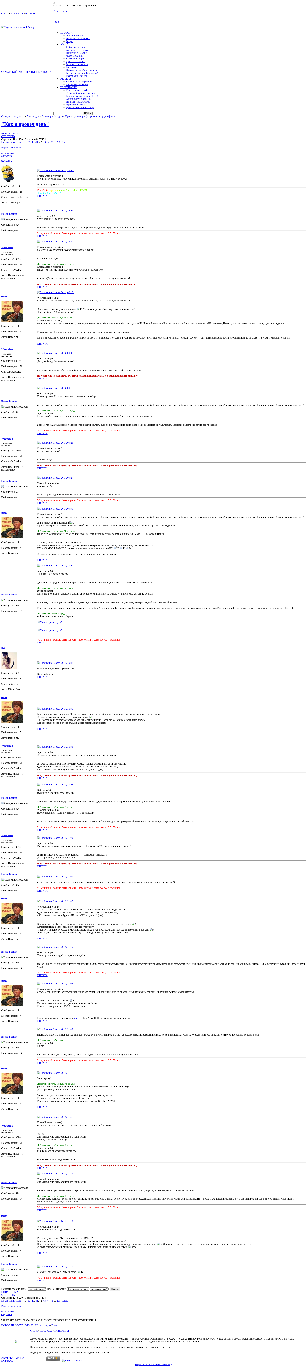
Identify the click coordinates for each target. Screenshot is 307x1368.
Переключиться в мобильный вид (153, 1364)
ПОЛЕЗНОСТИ (68, 87)
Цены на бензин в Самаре (80, 107)
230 (58, 142)
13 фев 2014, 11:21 (63, 1117)
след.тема (6, 156)
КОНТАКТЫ (61, 1330)
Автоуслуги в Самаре (78, 50)
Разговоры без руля (76, 75)
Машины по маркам (77, 64)
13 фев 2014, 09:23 (63, 442)
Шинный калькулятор (78, 101)
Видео (69, 41)
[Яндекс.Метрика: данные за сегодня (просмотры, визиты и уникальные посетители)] (72, 1360)
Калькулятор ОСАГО (77, 90)
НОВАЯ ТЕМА (9, 133)
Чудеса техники (74, 55)
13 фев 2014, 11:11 (62, 1072)
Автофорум (33, 116)
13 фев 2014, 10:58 (63, 784)
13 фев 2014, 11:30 (63, 1266)
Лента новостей (74, 35)
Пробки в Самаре (75, 104)
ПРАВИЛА (17, 13)
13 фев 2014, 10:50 (63, 708)
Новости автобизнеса (78, 38)
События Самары (75, 47)
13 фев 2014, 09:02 (63, 353)
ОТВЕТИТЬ (8, 136)
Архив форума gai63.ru (78, 98)
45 (52, 142)
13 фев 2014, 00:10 (63, 292)
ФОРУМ (30, 13)
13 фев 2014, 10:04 (63, 565)
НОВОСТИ (66, 32)
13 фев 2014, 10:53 (63, 746)
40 (33, 142)
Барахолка (71, 67)
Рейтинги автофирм (77, 84)
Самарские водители (12, 116)
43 (44, 142)
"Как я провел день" (25, 124)
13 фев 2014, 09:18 (63, 388)
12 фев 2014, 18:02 (63, 210)
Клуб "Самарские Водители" (82, 73)
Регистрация (60, 11)
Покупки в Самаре (76, 52)
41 (36, 142)
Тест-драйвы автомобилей (80, 93)
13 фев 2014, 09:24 (63, 477)
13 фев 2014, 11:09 (63, 1029)
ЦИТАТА (42, 196)
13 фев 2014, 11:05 (63, 947)
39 (29, 142)
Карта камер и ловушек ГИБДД (83, 96)
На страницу (8, 142)
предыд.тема (8, 153)
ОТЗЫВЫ (65, 78)
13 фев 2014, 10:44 (63, 662)
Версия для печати (11, 147)
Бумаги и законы (75, 61)
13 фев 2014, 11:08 (63, 983)
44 (48, 142)
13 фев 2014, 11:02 (63, 901)
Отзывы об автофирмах (79, 81)
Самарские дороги (76, 58)
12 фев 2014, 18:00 (63, 170)
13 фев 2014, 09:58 (63, 508)
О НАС (5, 13)
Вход (56, 21)
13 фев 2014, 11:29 (63, 1221)
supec (76, 1018)
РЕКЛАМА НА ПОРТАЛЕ (12, 1359)
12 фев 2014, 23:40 (63, 241)
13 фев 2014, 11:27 (63, 1173)
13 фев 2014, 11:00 (63, 837)
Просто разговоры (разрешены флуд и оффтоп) (90, 116)
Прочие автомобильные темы (82, 70)
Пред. (19, 142)
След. (65, 142)
